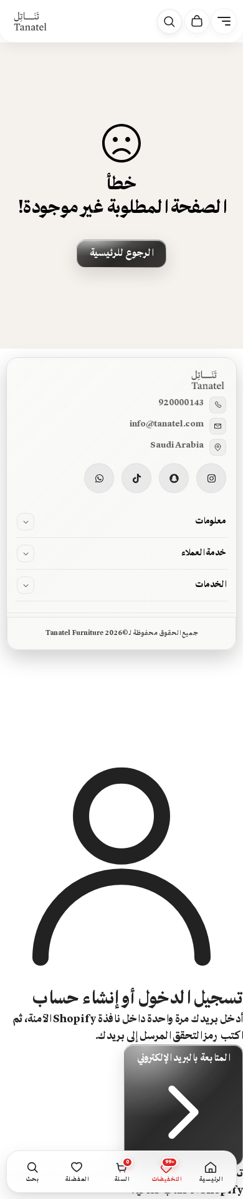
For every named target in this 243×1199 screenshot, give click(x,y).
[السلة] (196, 21)
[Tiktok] (136, 478)
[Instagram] (211, 478)
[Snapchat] (174, 478)
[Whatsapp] (99, 478)
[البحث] (169, 21)
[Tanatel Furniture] (30, 21)
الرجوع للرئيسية (121, 253)
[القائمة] (224, 21)
